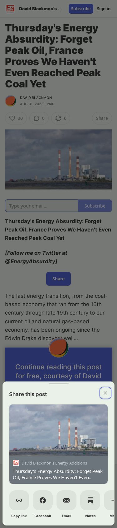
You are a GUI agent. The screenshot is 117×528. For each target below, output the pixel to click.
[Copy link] (19, 500)
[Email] (66, 500)
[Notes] (90, 500)
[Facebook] (43, 500)
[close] (105, 393)
